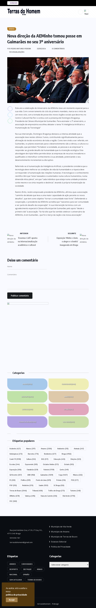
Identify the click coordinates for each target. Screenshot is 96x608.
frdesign (55, 604)
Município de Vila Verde (61, 526)
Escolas (14, 464)
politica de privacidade (16, 594)
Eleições (76, 459)
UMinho (14, 496)
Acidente (15, 448)
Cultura (31, 459)
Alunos (30, 448)
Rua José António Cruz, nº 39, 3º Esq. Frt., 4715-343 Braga (24, 532)
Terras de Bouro (27, 422)
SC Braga (59, 485)
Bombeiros (50, 454)
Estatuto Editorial (58, 541)
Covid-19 (15, 459)
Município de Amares (60, 531)
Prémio (61, 480)
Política (25, 480)
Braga (66, 454)
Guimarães (46, 475)
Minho (68, 397)
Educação (59, 459)
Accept (12, 600)
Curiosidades (69, 384)
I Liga (63, 475)
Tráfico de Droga (56, 491)
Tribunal (37, 491)
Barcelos (33, 454)
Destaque (27, 569)
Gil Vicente (15, 475)
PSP (13, 485)
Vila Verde (68, 422)
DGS (44, 459)
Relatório (27, 485)
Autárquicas (15, 454)
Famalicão (32, 469)
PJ (12, 480)
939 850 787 (14, 538)
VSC (13, 501)
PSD (74, 480)
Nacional (27, 409)
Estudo (69, 464)
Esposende (31, 464)
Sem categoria (15, 580)
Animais (79, 448)
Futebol (49, 469)
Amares (27, 384)
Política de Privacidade (60, 546)
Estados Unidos (51, 464)
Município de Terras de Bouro (64, 536)
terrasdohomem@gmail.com (21, 542)
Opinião (68, 409)
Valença (30, 496)
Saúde (43, 485)
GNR (31, 475)
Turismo (75, 491)
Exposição (15, 469)
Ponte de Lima (43, 480)
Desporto (27, 397)
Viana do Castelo (49, 496)
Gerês (64, 469)
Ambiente (62, 448)
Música (77, 475)
